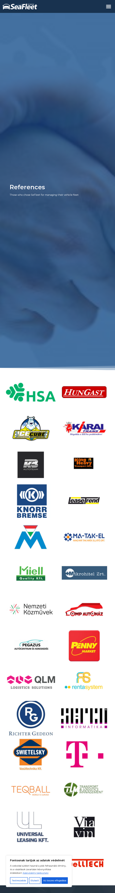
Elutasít (35, 880)
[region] (39, 871)
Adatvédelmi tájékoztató (36, 873)
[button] (109, 6)
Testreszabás (19, 880)
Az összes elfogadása (54, 880)
